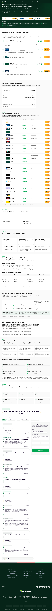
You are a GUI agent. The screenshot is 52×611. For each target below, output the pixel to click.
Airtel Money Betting (12, 571)
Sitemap (40, 577)
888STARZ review (34, 141)
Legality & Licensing (12, 419)
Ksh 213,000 (24, 141)
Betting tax (38, 23)
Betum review (33, 145)
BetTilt (11, 195)
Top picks (4, 23)
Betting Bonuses (12, 568)
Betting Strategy (27, 573)
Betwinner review (23, 64)
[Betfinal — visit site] (8, 185)
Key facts (9, 23)
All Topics (4, 419)
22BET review (21, 57)
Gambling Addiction (7, 609)
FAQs (27, 577)
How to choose (27, 23)
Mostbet (12, 165)
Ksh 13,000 (24, 148)
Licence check (44, 23)
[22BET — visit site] (38, 18)
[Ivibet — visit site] (8, 148)
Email (33, 445)
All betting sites (15, 23)
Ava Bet (12, 158)
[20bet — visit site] (7, 71)
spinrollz (12, 188)
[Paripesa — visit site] (8, 172)
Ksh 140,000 (24, 168)
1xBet (11, 48)
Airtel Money (38, 1)
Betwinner (12, 63)
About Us (41, 568)
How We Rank (40, 571)
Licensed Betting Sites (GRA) (12, 575)
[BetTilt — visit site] (8, 195)
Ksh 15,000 (24, 151)
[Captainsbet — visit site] (8, 155)
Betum (11, 145)
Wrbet (11, 151)
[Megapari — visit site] (8, 175)
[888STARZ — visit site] (8, 142)
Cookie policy (15, 609)
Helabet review (34, 138)
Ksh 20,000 (25, 18)
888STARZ (12, 141)
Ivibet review (33, 148)
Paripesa (12, 171)
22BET (11, 56)
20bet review (19, 71)
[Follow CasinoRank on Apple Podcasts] (49, 587)
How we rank (10, 25)
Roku (11, 181)
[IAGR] (5, 597)
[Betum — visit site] (8, 145)
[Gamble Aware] (40, 597)
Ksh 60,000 (24, 188)
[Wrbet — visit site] (8, 152)
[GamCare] (17, 597)
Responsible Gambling (35, 419)
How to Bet (27, 569)
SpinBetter (12, 161)
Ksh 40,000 (42, 18)
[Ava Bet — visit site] (8, 158)
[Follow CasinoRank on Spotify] (47, 587)
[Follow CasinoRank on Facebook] (37, 587)
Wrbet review (33, 151)
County (42, 440)
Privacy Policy (22, 609)
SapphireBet (12, 178)
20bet (11, 70)
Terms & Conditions (44, 609)
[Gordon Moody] (26, 597)
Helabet (12, 138)
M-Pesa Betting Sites (12, 569)
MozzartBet (12, 40)
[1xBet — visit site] (22, 18)
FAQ (14, 25)
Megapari (12, 175)
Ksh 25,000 (24, 145)
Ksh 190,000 (24, 158)
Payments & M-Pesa (26, 419)
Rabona (12, 198)
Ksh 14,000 (24, 135)
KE (2, 586)
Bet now (14, 18)
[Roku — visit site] (8, 182)
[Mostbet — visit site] (8, 165)
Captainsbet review (34, 155)
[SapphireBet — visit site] (8, 178)
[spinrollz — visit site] (8, 188)
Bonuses (28, 1)
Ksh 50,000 (24, 165)
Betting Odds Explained (27, 571)
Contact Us (41, 575)
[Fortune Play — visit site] (8, 192)
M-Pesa (33, 1)
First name (34, 440)
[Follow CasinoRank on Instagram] (40, 587)
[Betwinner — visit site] (7, 64)
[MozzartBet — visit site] (5, 18)
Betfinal (12, 185)
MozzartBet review (20, 41)
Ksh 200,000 (24, 131)
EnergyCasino (13, 201)
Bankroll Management (27, 575)
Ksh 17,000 (24, 175)
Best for (21, 23)
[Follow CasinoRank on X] (42, 587)
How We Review (41, 569)
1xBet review (22, 50)
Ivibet (11, 148)
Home (20, 1)
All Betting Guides (27, 568)
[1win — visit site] (8, 168)
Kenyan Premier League (12, 577)
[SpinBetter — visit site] (8, 162)
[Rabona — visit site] (8, 198)
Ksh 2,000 (9, 18)
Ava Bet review (33, 158)
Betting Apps (12, 573)
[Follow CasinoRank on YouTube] (44, 587)
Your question (35, 434)
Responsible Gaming (30, 609)
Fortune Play (13, 191)
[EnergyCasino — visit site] (8, 202)
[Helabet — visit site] (8, 139)
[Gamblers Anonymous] (10, 597)
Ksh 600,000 (24, 191)
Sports (23, 1)
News (42, 1)
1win (11, 168)
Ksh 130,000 (24, 181)
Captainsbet (12, 155)
